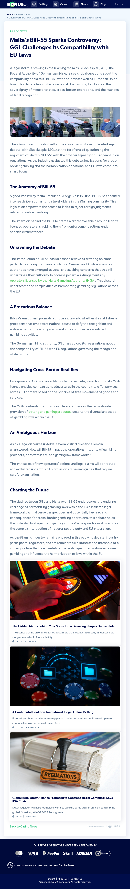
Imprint (51, 878)
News (84, 4)
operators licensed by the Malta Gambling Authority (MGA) (52, 280)
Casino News (18, 31)
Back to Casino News (23, 826)
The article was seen (96, 826)
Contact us (76, 878)
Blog (103, 4)
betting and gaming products (49, 412)
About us (63, 878)
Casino (64, 4)
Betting (43, 4)
